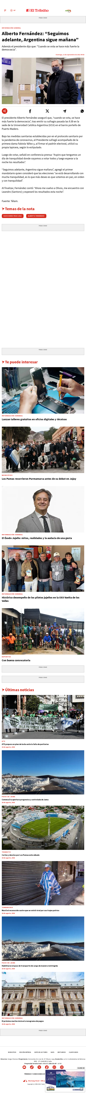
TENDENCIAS (7, 907)
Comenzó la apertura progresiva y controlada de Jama (25, 799)
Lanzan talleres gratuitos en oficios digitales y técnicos (34, 419)
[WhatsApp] (54, 1067)
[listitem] (13, 10)
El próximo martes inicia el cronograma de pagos (23, 1021)
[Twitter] (39, 1067)
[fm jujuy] (68, 11)
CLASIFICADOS (73, 1052)
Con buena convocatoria (16, 660)
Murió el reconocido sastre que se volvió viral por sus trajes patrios (30, 910)
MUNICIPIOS (12, 1052)
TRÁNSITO (6, 852)
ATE (3, 741)
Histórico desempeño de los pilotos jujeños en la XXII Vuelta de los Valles (40, 599)
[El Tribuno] (37, 10)
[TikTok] (32, 1067)
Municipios (7, 475)
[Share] (4, 111)
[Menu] (5, 10)
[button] (30, 111)
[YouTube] (24, 1067)
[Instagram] (62, 1067)
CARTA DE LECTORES (40, 1052)
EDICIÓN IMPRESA (25, 1052)
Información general (12, 1018)
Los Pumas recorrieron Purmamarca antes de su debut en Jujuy (39, 478)
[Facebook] (47, 1067)
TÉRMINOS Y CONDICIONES (33, 1074)
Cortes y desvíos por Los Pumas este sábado (21, 855)
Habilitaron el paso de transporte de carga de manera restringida (30, 966)
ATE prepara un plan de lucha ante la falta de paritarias (25, 744)
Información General (11, 28)
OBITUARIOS (61, 1052)
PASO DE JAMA (8, 797)
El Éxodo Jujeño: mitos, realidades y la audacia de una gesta (37, 538)
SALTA (52, 1052)
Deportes (6, 657)
